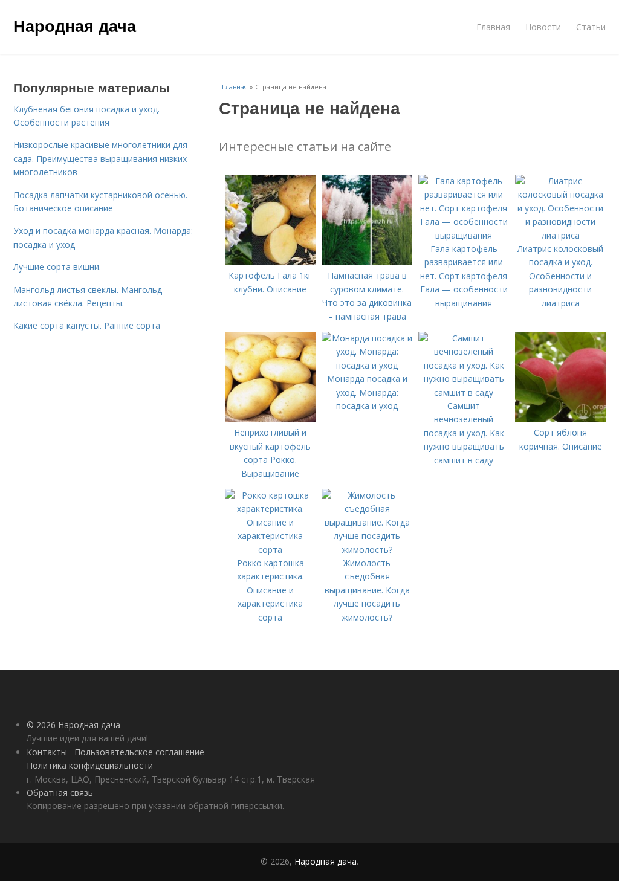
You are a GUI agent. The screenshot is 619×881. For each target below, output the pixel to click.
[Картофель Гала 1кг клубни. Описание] (270, 262)
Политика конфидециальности (90, 765)
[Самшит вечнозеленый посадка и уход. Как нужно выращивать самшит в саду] (463, 392)
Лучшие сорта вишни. (57, 267)
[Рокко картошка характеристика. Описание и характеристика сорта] (270, 549)
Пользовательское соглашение (139, 752)
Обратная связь (60, 792)
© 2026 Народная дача (73, 725)
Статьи (591, 27)
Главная (493, 27)
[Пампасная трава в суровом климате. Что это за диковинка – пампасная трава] (367, 262)
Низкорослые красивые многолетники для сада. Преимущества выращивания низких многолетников (100, 158)
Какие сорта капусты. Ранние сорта (86, 325)
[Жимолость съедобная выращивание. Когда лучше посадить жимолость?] (367, 549)
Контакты (47, 752)
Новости (543, 27)
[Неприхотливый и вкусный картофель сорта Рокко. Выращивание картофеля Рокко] (270, 419)
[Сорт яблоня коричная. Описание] (560, 419)
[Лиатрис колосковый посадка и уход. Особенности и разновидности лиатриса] (560, 235)
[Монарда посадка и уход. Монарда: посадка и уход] (367, 365)
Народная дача (74, 25)
